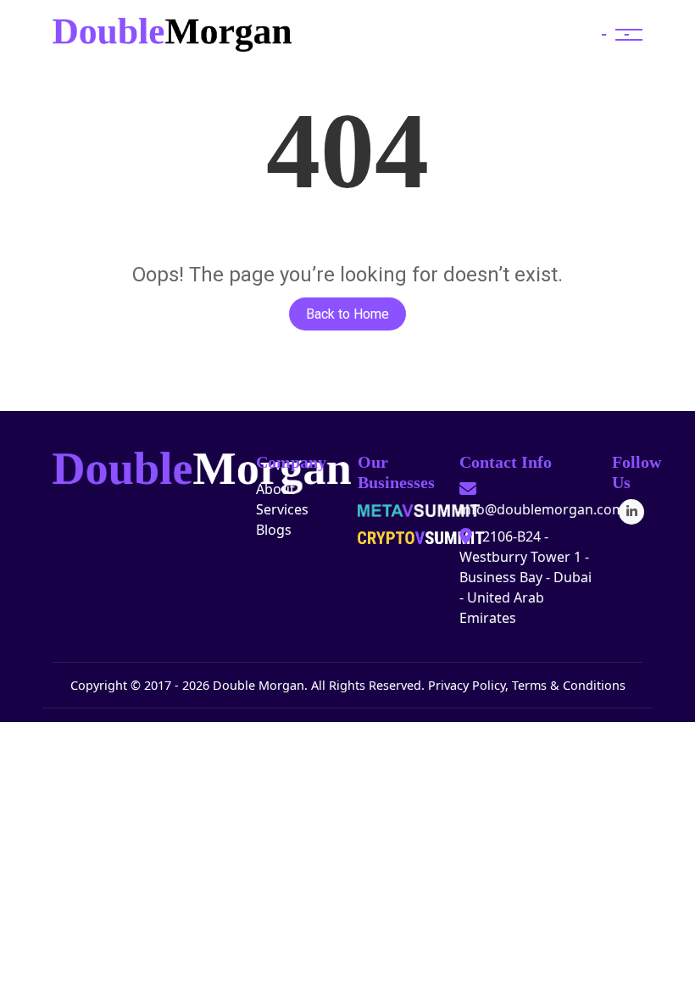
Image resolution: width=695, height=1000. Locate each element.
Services (282, 509)
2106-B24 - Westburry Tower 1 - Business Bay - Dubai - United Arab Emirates (525, 577)
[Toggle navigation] (615, 34)
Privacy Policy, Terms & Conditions (527, 685)
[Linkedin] (631, 512)
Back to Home (347, 314)
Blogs (274, 529)
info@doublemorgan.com (542, 509)
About (275, 489)
